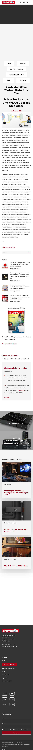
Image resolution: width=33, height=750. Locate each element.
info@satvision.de (11, 646)
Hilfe (3, 660)
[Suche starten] (28, 252)
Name (3, 718)
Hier (5, 385)
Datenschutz (6, 674)
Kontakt (4, 657)
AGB (3, 671)
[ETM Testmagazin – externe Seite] (16, 334)
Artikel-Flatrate (21, 390)
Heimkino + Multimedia (10, 522)
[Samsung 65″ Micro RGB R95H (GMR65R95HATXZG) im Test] (16, 480)
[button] (30, 2)
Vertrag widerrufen (9, 664)
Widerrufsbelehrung (8, 668)
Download (7, 397)
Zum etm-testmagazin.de (9, 343)
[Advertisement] (16, 43)
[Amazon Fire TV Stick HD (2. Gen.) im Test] (16, 518)
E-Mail (3, 724)
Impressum (5, 678)
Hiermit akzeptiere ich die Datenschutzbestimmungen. (16, 729)
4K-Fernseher (7, 484)
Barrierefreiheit (7, 681)
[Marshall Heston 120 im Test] (16, 553)
